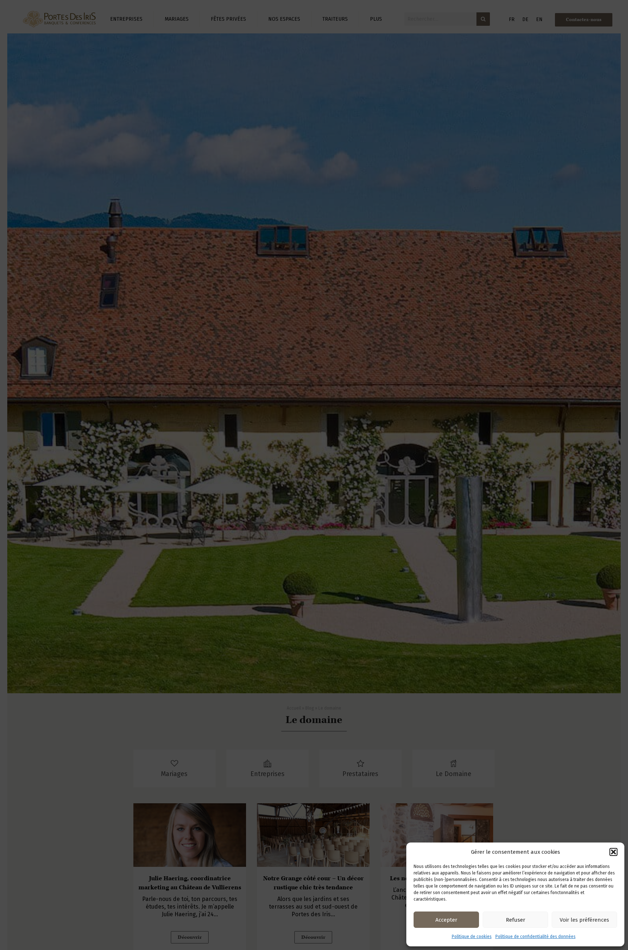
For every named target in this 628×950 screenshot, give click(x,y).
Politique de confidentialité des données (535, 936)
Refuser (515, 920)
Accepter (446, 920)
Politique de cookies (472, 936)
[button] (613, 852)
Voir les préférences (584, 920)
